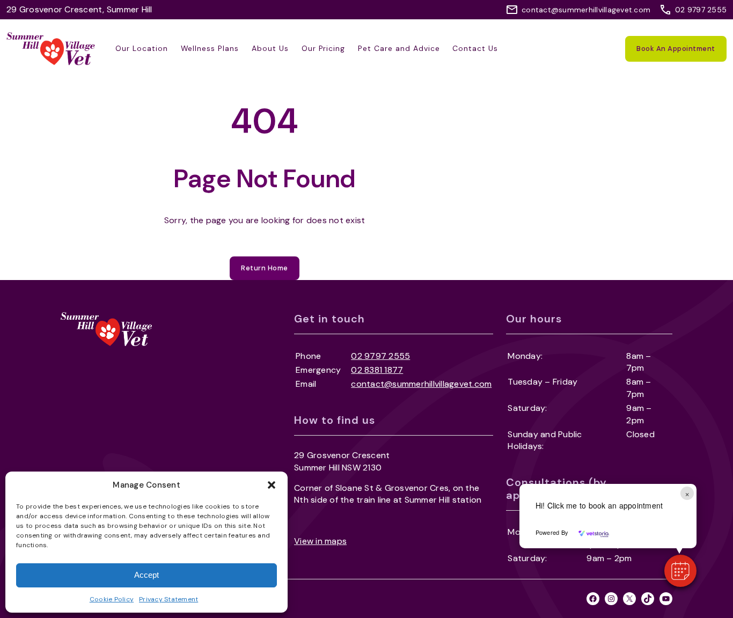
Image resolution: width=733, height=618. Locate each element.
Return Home (264, 268)
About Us (270, 48)
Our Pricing (324, 48)
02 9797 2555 (701, 9)
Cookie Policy (112, 599)
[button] (271, 485)
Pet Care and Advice (398, 48)
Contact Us (475, 48)
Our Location (141, 48)
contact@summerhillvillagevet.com (586, 9)
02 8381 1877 (377, 370)
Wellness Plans (210, 48)
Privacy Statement (168, 599)
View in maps (320, 541)
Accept (146, 574)
